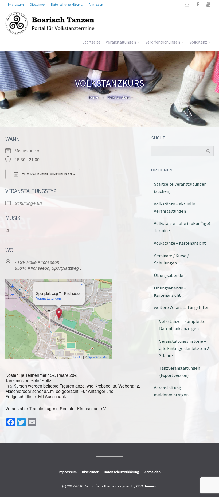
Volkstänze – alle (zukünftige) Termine (182, 226)
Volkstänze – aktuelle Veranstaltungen (174, 207)
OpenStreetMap (98, 357)
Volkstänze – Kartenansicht (180, 243)
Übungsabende (168, 275)
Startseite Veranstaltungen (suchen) (180, 187)
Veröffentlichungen (162, 42)
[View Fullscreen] (105, 286)
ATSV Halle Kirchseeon (37, 262)
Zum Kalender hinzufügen (46, 174)
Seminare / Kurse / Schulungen (171, 259)
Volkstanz (198, 42)
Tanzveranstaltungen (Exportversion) (179, 371)
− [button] (12, 294)
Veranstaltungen (121, 42)
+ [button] (12, 286)
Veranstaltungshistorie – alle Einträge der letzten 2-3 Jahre (184, 348)
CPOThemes (146, 486)
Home (93, 97)
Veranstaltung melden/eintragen (171, 391)
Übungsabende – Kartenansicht (170, 291)
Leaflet (77, 357)
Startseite (91, 42)
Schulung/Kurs (29, 203)
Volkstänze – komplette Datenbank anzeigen (182, 324)
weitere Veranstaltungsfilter (181, 307)
